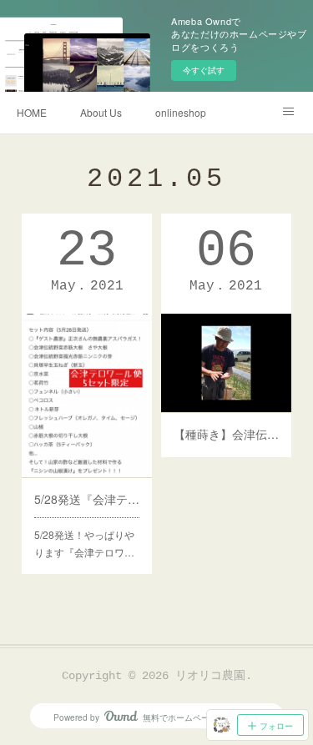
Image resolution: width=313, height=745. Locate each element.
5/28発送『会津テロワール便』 (86, 499)
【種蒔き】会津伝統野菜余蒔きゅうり (226, 433)
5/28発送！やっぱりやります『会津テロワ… (84, 543)
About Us (101, 112)
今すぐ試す (204, 70)
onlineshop (180, 112)
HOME (32, 112)
